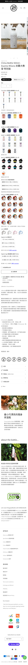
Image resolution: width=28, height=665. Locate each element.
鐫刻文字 (5, 571)
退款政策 (20, 661)
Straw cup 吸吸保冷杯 (8, 535)
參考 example (12, 250)
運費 (6, 74)
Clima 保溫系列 (6, 545)
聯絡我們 (5, 592)
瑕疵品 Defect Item (19, 79)
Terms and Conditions (8, 582)
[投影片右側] (17, 58)
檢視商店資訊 (6, 282)
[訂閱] (21, 639)
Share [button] (4, 386)
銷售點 (4, 575)
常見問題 (5, 578)
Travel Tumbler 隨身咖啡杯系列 (10, 548)
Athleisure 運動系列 (8, 552)
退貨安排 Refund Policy (8, 595)
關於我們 (5, 568)
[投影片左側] (10, 58)
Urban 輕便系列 (7, 542)
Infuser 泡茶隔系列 (7, 555)
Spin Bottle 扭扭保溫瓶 (8, 538)
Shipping (5, 588)
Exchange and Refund (8, 585)
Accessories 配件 (7, 559)
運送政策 (25, 661)
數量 (2, 83)
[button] (3, 8)
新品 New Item (6, 79)
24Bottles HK (6, 661)
